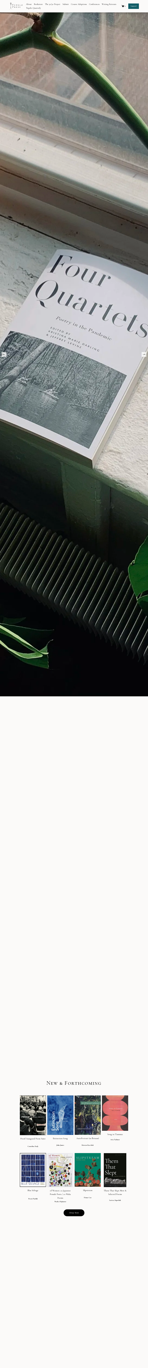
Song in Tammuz (115, 1134)
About (29, 4)
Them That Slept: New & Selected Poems (115, 1192)
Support (134, 6)
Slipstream (87, 1190)
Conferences (94, 4)
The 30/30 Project (52, 4)
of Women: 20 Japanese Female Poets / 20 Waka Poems (60, 1194)
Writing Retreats (109, 4)
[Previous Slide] (4, 354)
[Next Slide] (144, 354)
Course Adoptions (79, 4)
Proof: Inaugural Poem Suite (33, 1138)
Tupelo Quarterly (33, 8)
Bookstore (38, 4)
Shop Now (74, 1213)
